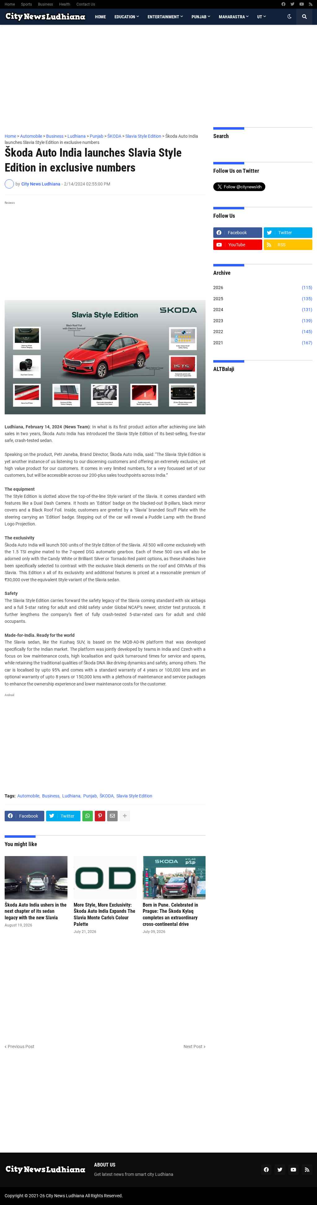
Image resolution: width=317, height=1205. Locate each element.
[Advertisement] (158, 76)
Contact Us (85, 4)
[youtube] (301, 4)
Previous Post (21, 1046)
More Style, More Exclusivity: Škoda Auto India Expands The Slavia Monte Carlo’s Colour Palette (104, 914)
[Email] (112, 816)
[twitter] (292, 4)
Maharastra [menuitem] (232, 16)
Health (64, 4)
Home (10, 4)
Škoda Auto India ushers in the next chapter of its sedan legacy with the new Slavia (36, 911)
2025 (262, 298)
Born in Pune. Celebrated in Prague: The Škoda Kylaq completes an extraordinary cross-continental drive (170, 914)
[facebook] (283, 4)
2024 (262, 309)
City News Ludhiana (65, 1195)
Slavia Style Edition (134, 796)
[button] (289, 17)
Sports (26, 4)
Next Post (193, 1046)
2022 (262, 331)
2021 (262, 342)
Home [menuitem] (100, 16)
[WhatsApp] (87, 816)
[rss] (310, 4)
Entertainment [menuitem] (163, 16)
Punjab (90, 796)
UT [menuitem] (259, 16)
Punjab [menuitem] (199, 16)
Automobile (28, 796)
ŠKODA (107, 796)
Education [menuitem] (125, 16)
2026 (262, 287)
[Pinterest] (100, 816)
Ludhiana (71, 796)
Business (45, 4)
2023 (262, 320)
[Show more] (124, 816)
